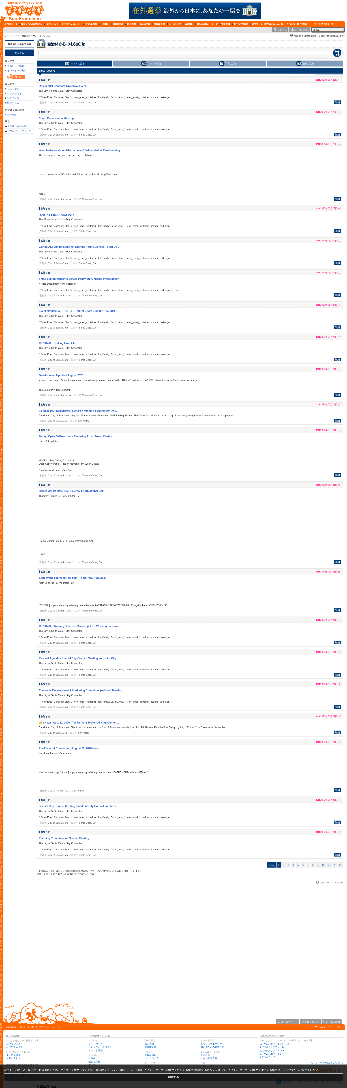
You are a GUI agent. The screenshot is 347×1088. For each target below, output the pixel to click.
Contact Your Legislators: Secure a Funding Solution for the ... (78, 410)
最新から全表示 (15, 66)
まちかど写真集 (209, 1058)
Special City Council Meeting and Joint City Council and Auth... (78, 806)
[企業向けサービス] (307, 24)
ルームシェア (152, 1058)
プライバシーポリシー (50, 1027)
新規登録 (19, 52)
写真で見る (13, 98)
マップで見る (14, 93)
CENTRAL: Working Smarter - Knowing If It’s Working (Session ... (80, 626)
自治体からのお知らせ (19, 44)
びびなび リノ (267, 1057)
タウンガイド (96, 1043)
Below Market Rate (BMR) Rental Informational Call (71, 490)
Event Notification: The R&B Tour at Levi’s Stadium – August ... (78, 310)
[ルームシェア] (174, 24)
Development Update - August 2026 (61, 375)
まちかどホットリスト (100, 1047)
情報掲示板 (94, 1061)
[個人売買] (130, 24)
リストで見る (14, 89)
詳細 (337, 102)
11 (329, 865)
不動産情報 (150, 1055)
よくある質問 (13, 1055)
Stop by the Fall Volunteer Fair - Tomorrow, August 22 (72, 577)
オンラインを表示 (16, 70)
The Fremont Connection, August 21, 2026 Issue (69, 748)
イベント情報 (96, 1050)
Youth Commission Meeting (56, 118)
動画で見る (13, 103)
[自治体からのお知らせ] (30, 24)
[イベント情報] (90, 24)
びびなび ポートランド (272, 1053)
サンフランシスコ (41, 36)
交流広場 (205, 1055)
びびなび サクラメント (272, 1050)
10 (323, 865)
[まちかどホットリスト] (71, 24)
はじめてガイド (14, 1047)
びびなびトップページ (19, 131)
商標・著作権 (27, 1027)
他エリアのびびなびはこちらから (327, 1062)
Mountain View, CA (92, 199)
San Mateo (83, 421)
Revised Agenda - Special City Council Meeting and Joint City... (78, 658)
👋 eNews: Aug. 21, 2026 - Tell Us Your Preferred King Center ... (79, 722)
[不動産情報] (158, 24)
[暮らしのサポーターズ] (206, 24)
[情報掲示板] (117, 24)
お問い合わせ (13, 1058)
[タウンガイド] (51, 24)
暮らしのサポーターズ (212, 1043)
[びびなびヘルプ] (291, 24)
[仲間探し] (188, 24)
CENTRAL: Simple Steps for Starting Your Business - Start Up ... (79, 246)
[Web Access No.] (274, 24)
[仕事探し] (104, 24)
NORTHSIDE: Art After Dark (56, 214)
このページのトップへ (330, 1027)
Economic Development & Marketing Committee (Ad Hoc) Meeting (80, 690)
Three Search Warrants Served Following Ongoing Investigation (79, 278)
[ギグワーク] (256, 24)
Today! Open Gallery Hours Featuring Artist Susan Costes (75, 436)
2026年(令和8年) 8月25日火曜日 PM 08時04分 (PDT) (319, 36)
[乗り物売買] (144, 24)
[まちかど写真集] (240, 24)
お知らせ (12, 114)
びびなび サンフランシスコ (274, 1043)
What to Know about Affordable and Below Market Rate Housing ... (81, 150)
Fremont (79, 790)
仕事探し (93, 1058)
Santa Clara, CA (87, 102)
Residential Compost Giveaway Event (62, 85)
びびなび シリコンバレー (273, 1047)
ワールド (8, 36)
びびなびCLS (13, 1043)
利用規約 (11, 1027)
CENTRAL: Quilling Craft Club (58, 343)
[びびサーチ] (11, 24)
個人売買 (149, 1043)
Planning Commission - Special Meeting (64, 838)
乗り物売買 (150, 1047)
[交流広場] (224, 24)
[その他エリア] (325, 24)
